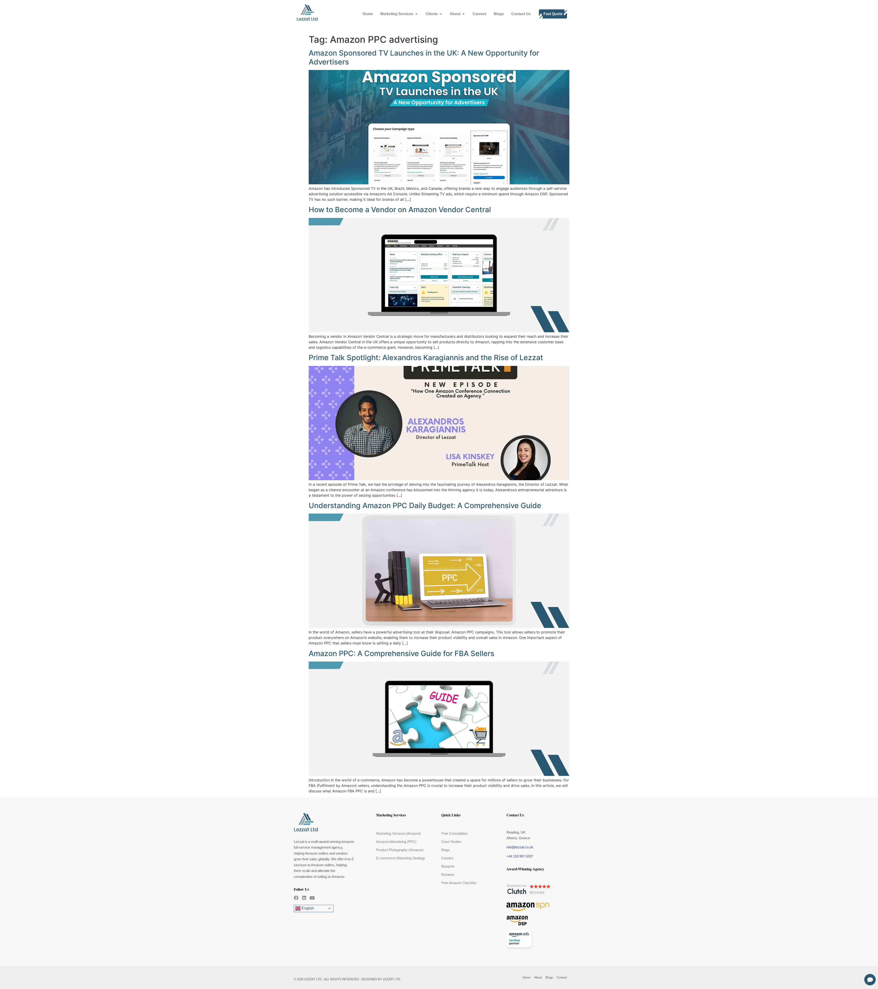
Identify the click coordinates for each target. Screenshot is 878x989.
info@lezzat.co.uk (519, 847)
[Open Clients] (440, 14)
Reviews (447, 874)
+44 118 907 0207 (519, 856)
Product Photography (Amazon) (399, 850)
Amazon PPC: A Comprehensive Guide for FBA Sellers (401, 653)
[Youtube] (312, 898)
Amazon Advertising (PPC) (396, 842)
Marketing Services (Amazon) (398, 833)
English (307, 908)
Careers (447, 858)
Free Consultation (454, 833)
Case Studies (451, 842)
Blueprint (447, 866)
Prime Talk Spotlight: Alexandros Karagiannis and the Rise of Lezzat (426, 357)
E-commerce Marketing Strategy (400, 858)
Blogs (445, 850)
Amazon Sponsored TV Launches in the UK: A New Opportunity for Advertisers (424, 57)
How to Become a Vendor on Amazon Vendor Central (400, 209)
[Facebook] (296, 898)
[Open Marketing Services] (416, 14)
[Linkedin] (304, 898)
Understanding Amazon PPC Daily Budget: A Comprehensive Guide (425, 505)
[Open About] (463, 14)
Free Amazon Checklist (458, 883)
